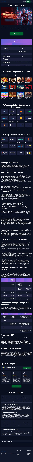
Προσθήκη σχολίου (27, 368)
